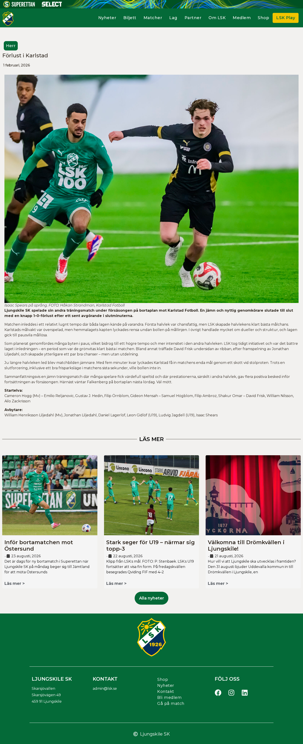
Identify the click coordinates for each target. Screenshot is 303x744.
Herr (11, 45)
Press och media (175, 709)
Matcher (153, 17)
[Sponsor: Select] (51, 5)
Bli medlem (169, 697)
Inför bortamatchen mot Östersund (38, 545)
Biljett (129, 17)
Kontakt (165, 691)
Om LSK (217, 17)
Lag (173, 17)
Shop (263, 17)
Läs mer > (14, 584)
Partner (193, 17)
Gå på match (171, 703)
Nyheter (107, 17)
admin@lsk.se (105, 688)
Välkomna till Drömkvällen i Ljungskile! (246, 545)
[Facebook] (218, 692)
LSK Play (285, 17)
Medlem (242, 17)
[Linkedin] (244, 692)
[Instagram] (231, 692)
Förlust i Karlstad (25, 55)
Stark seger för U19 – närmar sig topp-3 (150, 545)
